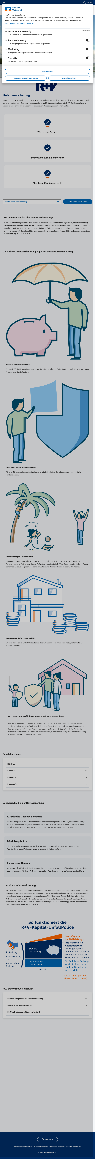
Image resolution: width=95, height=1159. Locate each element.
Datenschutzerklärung (14, 23)
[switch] (88, 40)
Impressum (31, 23)
